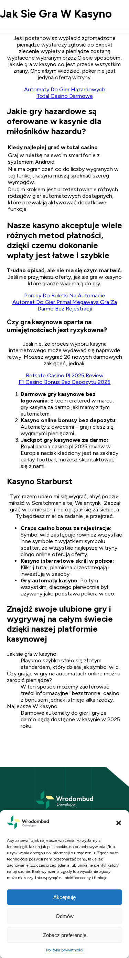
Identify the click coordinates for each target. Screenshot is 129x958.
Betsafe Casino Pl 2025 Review (65, 375)
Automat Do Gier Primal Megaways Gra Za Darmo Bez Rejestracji (64, 305)
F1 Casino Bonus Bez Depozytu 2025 (64, 382)
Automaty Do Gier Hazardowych (64, 89)
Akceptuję (64, 897)
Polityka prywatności (64, 950)
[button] (118, 822)
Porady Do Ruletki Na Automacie (64, 295)
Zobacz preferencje (64, 935)
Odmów (65, 916)
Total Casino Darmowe (64, 96)
